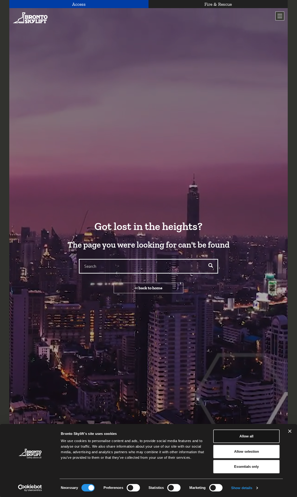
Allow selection (246, 451)
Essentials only (246, 466)
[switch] (133, 487)
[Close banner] (289, 431)
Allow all (246, 436)
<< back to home (148, 287)
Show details (241, 488)
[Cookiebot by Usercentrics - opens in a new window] (30, 487)
